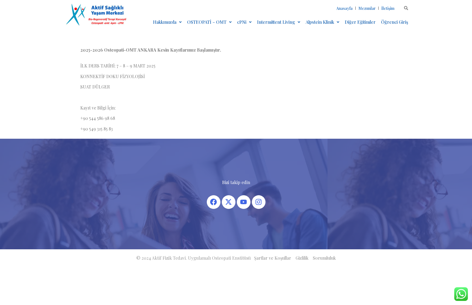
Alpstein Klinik (320, 22)
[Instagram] (259, 202)
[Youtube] (243, 202)
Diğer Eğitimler (360, 22)
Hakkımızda (164, 22)
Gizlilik (302, 258)
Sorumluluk (324, 258)
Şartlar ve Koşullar (272, 258)
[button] (167, 22)
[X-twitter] (228, 202)
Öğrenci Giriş (394, 22)
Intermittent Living (276, 22)
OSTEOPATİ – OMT (206, 22)
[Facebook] (213, 202)
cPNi (241, 22)
